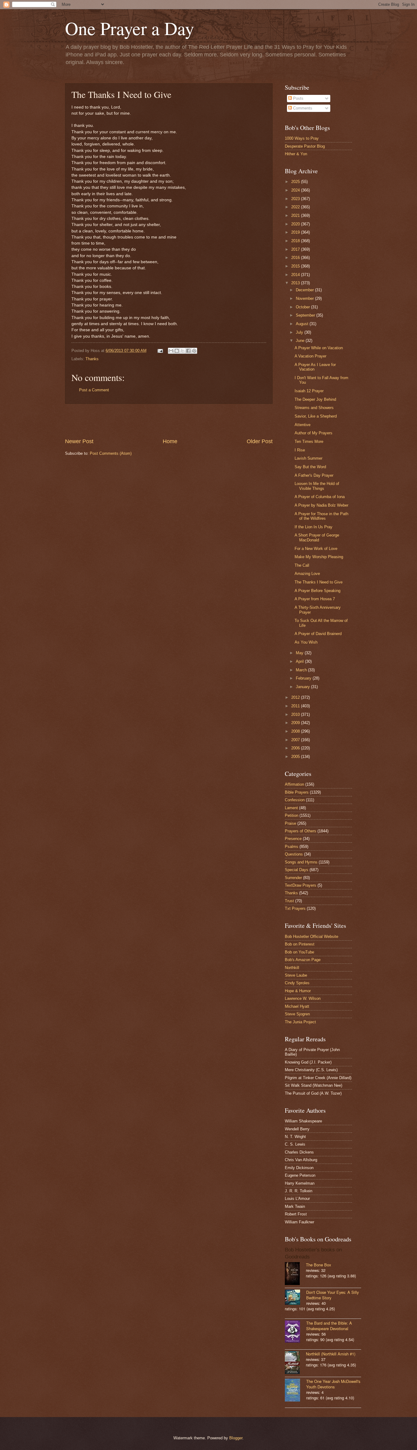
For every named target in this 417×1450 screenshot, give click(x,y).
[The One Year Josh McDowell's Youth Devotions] (295, 1391)
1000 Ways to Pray (302, 138)
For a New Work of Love (316, 548)
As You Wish (306, 642)
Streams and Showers (314, 407)
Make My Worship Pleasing (319, 557)
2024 (296, 190)
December (305, 290)
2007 (296, 740)
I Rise (300, 450)
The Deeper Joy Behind (315, 399)
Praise (290, 823)
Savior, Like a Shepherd (316, 416)
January (303, 686)
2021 (296, 215)
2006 (296, 748)
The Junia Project (300, 1022)
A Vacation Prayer (310, 356)
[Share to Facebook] (188, 351)
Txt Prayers (295, 908)
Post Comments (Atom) (111, 453)
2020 (296, 224)
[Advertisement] (168, 420)
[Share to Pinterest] (194, 351)
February (304, 678)
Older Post (260, 441)
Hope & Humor (298, 991)
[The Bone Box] (295, 1274)
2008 (296, 731)
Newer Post (79, 441)
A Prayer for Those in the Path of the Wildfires (321, 516)
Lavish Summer (308, 458)
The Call (302, 565)
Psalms (291, 846)
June (301, 340)
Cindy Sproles (297, 983)
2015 (296, 266)
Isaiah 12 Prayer (309, 391)
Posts (297, 98)
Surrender (293, 877)
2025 (296, 181)
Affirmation (294, 784)
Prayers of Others (300, 831)
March (302, 670)
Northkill (292, 967)
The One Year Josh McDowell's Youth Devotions (333, 1384)
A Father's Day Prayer (314, 475)
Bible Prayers (297, 792)
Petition (291, 815)
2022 (296, 207)
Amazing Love (307, 573)
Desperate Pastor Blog (305, 146)
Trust (289, 901)
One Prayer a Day (129, 28)
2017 (296, 249)
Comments (302, 108)
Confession (295, 800)
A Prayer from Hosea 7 (315, 599)
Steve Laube (296, 975)
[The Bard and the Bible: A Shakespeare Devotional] (295, 1332)
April (300, 661)
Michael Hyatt (297, 1006)
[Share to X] (182, 351)
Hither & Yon (296, 154)
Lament (291, 808)
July (300, 332)
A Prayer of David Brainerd (318, 633)
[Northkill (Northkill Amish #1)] (295, 1363)
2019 (296, 232)
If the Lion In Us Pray (313, 527)
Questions (294, 854)
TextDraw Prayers (300, 885)
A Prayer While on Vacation (319, 348)
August (303, 323)
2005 (296, 756)
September (306, 315)
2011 (296, 706)
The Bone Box (318, 1265)
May (300, 653)
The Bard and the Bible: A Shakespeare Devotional (329, 1325)
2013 (296, 283)
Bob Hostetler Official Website (311, 936)
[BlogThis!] (177, 351)
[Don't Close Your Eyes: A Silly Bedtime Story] (295, 1298)
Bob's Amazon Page (303, 959)
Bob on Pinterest (299, 944)
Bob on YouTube (299, 952)
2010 (296, 714)
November (305, 298)
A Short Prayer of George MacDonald (317, 537)
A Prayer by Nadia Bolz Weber (321, 505)
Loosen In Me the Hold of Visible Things (317, 485)
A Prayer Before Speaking (317, 590)
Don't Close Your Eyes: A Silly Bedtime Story (332, 1295)
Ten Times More (309, 441)
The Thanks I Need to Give (319, 582)
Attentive (302, 424)
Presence (293, 838)
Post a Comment (94, 390)
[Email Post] (160, 350)
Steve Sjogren (297, 1014)
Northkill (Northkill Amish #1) (330, 1354)
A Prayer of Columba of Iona (320, 496)
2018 (296, 241)
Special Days (296, 869)
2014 (296, 274)
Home (170, 441)
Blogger (235, 1438)
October (303, 307)
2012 (296, 697)
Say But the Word (310, 467)
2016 (296, 257)
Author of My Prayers (313, 433)
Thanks (92, 359)
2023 (296, 198)
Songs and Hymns (301, 862)
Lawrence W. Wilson (303, 998)
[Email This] (171, 351)
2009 (296, 722)
